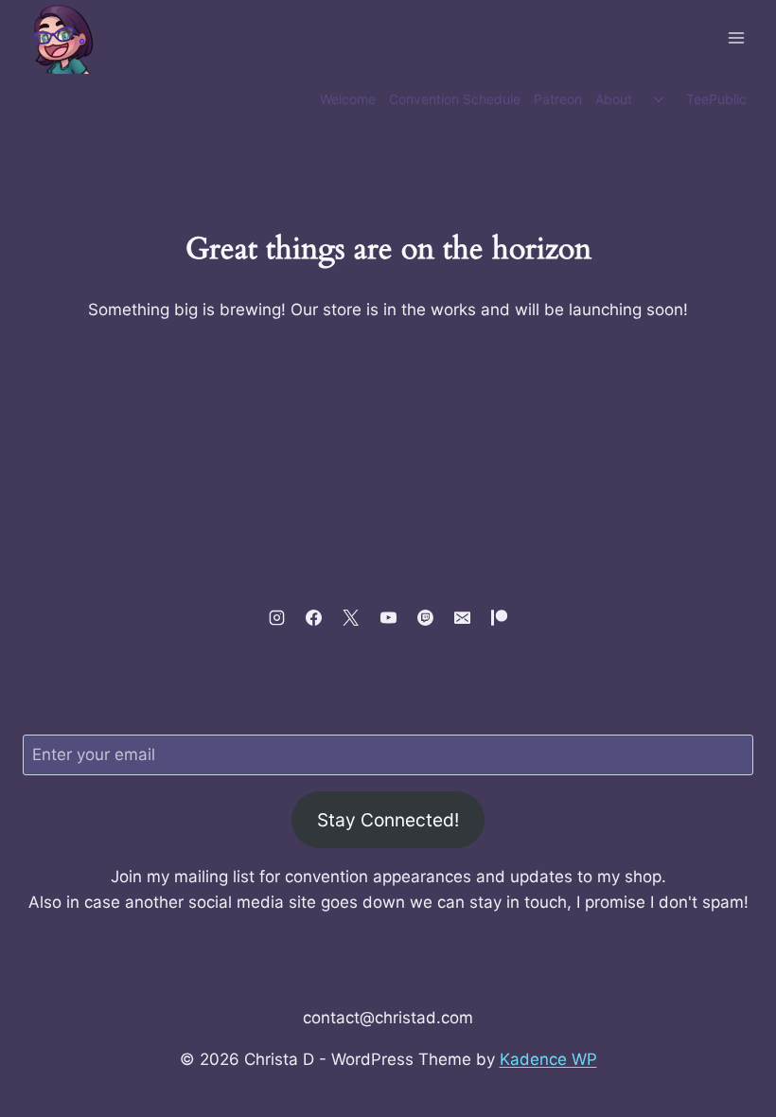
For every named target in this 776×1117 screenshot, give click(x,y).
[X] (351, 617)
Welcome (348, 99)
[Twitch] (425, 617)
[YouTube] (388, 617)
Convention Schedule (454, 99)
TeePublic (716, 99)
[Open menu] (735, 37)
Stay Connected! (388, 819)
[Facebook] (314, 617)
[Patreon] (499, 617)
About (613, 99)
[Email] (462, 617)
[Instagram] (277, 617)
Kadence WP (548, 1059)
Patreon (558, 99)
